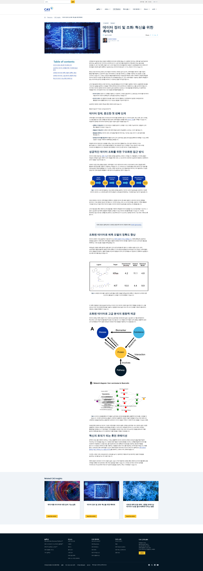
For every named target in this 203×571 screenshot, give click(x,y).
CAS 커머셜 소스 (96, 552)
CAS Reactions (95, 544)
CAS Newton (117, 9)
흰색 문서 (70, 550)
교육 (146, 1)
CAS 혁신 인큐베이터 (120, 550)
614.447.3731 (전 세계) (144, 546)
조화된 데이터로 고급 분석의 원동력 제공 (64, 75)
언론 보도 (117, 552)
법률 (62, 565)
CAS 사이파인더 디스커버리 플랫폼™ (53, 544)
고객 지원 (142, 1)
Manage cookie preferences (99, 565)
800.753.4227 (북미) (143, 544)
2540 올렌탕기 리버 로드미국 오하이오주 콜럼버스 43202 (147, 548)
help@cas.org (142, 542)
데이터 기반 (130, 119)
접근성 (88, 565)
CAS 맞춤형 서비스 (49, 550)
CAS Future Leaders (120, 547)
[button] (156, 2)
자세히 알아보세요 (136, 225)
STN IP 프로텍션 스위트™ (50, 547)
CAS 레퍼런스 (95, 547)
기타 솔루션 (47, 552)
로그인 (149, 1)
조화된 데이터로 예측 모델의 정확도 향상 (64, 73)
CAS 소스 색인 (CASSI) (74, 558)
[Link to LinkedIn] (155, 35)
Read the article (52, 516)
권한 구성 (104, 156)
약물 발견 (113, 23)
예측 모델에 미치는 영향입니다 (123, 239)
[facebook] (151, 35)
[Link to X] (153, 35)
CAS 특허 (94, 550)
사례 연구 (70, 552)
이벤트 (69, 544)
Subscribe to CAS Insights (127, 538)
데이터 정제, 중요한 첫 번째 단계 (62, 65)
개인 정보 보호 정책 (70, 565)
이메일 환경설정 (81, 565)
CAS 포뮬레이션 (96, 555)
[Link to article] (157, 35)
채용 (116, 544)
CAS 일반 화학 (71, 555)
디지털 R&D (105, 23)
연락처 (142, 553)
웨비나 (69, 547)
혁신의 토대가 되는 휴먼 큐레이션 (62, 78)
